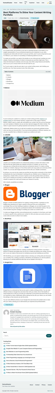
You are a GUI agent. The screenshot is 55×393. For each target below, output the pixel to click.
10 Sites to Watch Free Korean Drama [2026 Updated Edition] (22, 372)
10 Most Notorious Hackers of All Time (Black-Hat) (19, 363)
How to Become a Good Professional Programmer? (19, 360)
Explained (31, 2)
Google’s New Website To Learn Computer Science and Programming (24, 348)
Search (48, 335)
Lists (43, 2)
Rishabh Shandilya (24, 18)
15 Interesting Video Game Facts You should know (19, 354)
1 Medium (8, 75)
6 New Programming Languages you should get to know (20, 357)
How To (26, 2)
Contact (37, 384)
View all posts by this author (17, 326)
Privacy (43, 384)
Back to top (50, 390)
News (20, 2)
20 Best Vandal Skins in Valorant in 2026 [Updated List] (20, 366)
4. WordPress (9, 81)
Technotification (7, 2)
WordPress (6, 249)
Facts (38, 2)
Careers (50, 384)
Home (15, 2)
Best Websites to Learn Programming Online (17, 351)
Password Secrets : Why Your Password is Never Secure (20, 369)
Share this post (35, 18)
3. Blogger (8, 79)
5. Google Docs (10, 83)
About (31, 384)
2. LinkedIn (8, 77)
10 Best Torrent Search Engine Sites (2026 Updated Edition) (21, 345)
